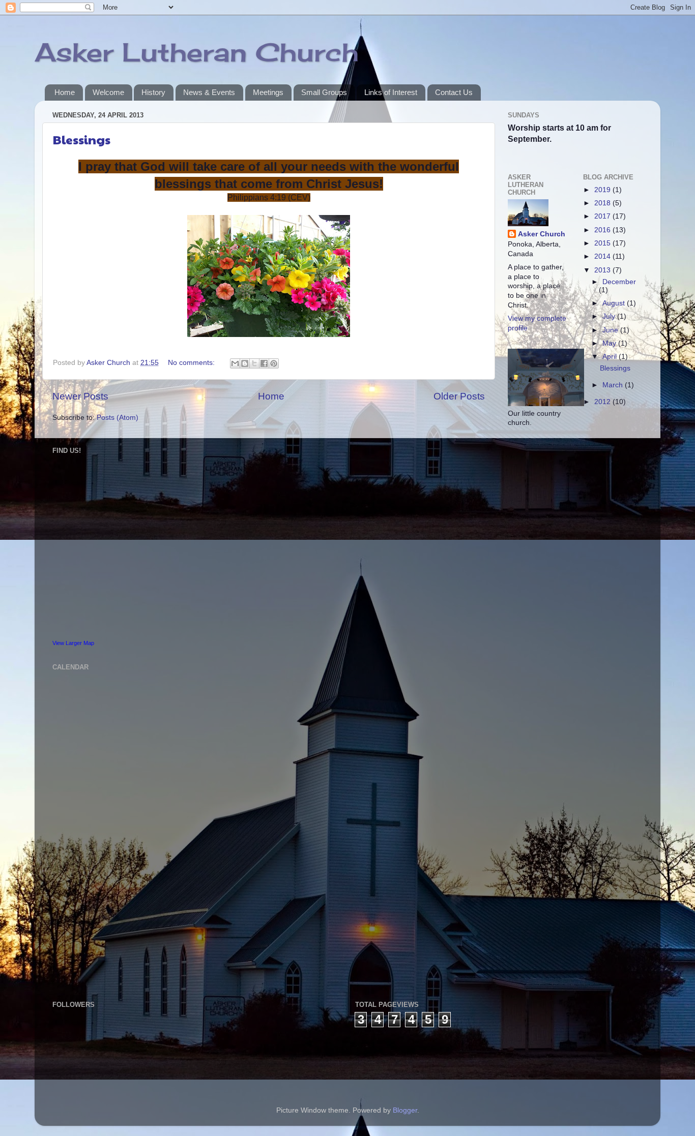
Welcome (108, 92)
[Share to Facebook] (264, 363)
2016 (603, 230)
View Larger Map (73, 643)
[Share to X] (254, 363)
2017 (603, 216)
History (153, 92)
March (613, 385)
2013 (603, 270)
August (614, 303)
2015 (603, 243)
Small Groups (324, 92)
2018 (603, 203)
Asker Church (541, 234)
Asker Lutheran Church (197, 52)
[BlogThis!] (245, 363)
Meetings (268, 92)
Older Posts (459, 396)
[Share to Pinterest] (274, 363)
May (610, 343)
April (610, 356)
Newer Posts (80, 396)
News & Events (209, 92)
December (619, 282)
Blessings (81, 139)
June (611, 330)
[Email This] (235, 363)
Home (64, 92)
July (609, 316)
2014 (603, 256)
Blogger (405, 1110)
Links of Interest (390, 92)
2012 (603, 402)
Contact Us (454, 92)
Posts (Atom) (117, 417)
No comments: (192, 362)
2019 (603, 190)
